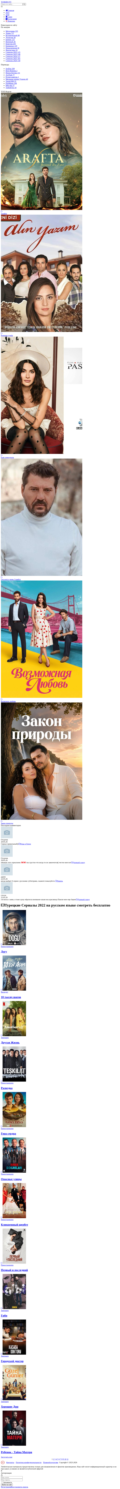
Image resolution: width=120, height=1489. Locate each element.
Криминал (11, 46)
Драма (10, 33)
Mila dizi (10, 85)
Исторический (13, 35)
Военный (10, 42)
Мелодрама (12, 31)
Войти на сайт (7, 1485)
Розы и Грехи (25, 844)
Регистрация (6, 1487)
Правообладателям (50, 1462)
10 (65, 1459)
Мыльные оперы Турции (17, 79)
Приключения (12, 48)
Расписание (12, 19)
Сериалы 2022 (13, 52)
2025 (7, 13)
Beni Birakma (11, 71)
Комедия (11, 44)
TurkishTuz (11, 88)
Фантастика (11, 50)
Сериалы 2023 (13, 54)
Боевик (10, 40)
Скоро (9, 17)
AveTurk (10, 75)
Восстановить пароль (19, 1487)
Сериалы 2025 (13, 59)
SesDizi (10, 69)
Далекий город (79, 863)
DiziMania (11, 83)
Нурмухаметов (12, 77)
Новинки (10, 21)
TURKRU (6, 2)
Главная (11, 10)
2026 (7, 15)
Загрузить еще (6, 1457)
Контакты (10, 1462)
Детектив (10, 38)
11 (67, 1459)
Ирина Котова (13, 73)
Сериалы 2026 (13, 61)
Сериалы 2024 (13, 56)
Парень (60, 881)
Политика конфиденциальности (28, 1462)
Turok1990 (11, 81)
